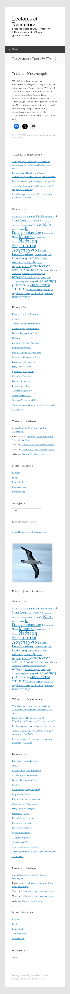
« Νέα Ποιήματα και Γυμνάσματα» (29, 531)
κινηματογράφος (21, 281)
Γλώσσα (36, 220)
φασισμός (49, 293)
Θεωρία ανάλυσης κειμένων (26, 357)
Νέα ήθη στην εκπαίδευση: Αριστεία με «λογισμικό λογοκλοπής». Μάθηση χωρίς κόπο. (32, 165)
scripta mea (29, 216)
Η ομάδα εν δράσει (21, 347)
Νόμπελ (43, 250)
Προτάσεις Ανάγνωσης (23, 371)
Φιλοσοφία (17, 409)
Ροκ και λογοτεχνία (21, 381)
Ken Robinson (17, 217)
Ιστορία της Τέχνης (21, 366)
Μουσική (27, 236)
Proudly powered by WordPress (26, 975)
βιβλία (37, 262)
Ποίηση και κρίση (43, 254)
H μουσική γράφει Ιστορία (25, 314)
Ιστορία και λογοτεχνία (24, 361)
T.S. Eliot (41, 216)
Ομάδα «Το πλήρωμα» (33, 454)
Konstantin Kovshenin (34, 978)
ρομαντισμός (48, 289)
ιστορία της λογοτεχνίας (38, 277)
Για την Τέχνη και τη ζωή (24, 333)
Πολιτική (19, 257)
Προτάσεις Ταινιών (21, 376)
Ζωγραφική (18, 229)
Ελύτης (49, 224)
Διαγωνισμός (35, 224)
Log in (15, 477)
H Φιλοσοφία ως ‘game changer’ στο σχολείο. (33, 181)
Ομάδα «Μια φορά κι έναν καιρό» (38, 444)
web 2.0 (15, 318)
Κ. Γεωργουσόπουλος (27, 230)
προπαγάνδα (32, 289)
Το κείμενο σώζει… (21, 395)
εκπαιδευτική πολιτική (27, 270)
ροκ (40, 289)
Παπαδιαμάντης (23, 254)
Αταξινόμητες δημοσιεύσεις (25, 328)
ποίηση (19, 288)
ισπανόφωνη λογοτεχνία (33, 273)
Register (16, 472)
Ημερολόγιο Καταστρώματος (26, 352)
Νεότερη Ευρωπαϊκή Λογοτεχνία (25, 245)
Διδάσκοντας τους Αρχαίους (26, 342)
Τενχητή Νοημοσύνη (22, 390)
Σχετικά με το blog (21, 385)
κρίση (35, 281)
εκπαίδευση (40, 265)
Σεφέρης (34, 258)
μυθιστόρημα (20, 285)
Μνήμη (15, 237)
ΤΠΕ (45, 258)
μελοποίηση (48, 281)
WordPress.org (18, 491)
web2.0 (50, 216)
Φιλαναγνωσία (22, 262)
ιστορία (18, 276)
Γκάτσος (28, 221)
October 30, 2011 (19, 135)
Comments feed (19, 486)
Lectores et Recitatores (25, 21)
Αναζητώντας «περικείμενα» (26, 323)
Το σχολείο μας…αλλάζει (25, 400)
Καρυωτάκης (48, 233)
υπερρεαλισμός (33, 293)
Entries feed (17, 482)
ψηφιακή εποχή (21, 297)
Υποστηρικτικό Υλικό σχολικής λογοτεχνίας (34, 136)
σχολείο (17, 293)
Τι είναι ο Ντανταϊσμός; (30, 73)
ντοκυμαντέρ (40, 284)
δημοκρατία (21, 266)
